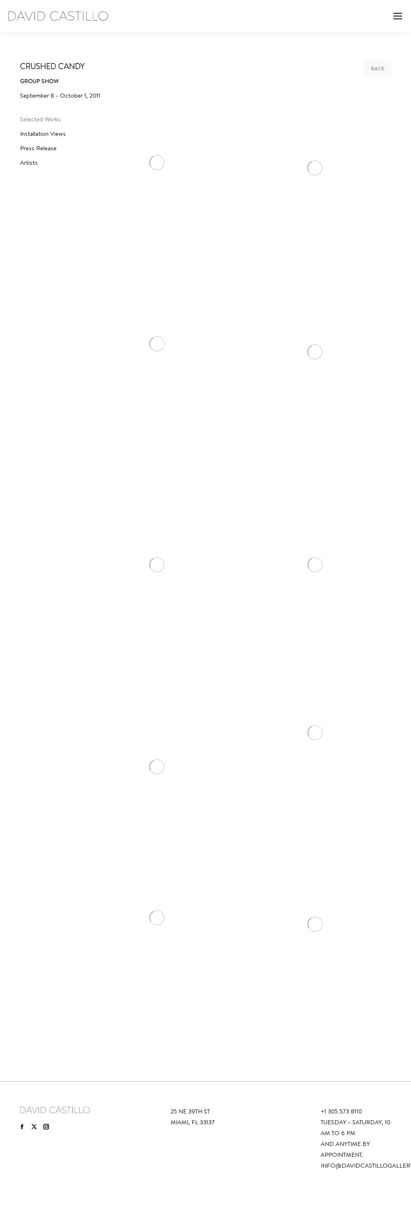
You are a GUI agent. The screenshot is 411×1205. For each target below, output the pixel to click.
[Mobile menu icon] (398, 16)
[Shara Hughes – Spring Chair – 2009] (315, 732)
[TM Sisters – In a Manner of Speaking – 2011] (157, 918)
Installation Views (43, 133)
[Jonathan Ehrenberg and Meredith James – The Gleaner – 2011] (315, 351)
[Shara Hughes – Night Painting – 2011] (315, 564)
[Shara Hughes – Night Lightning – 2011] (157, 564)
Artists (29, 162)
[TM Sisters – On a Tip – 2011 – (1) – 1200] (315, 924)
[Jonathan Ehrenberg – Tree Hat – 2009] (157, 343)
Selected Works (40, 119)
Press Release (38, 148)
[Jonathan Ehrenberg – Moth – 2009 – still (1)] (315, 168)
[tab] (46, 121)
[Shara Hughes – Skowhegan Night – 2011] (157, 767)
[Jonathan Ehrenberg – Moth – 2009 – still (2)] (157, 162)
